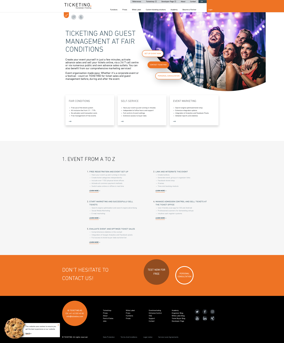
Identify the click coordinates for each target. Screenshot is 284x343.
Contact (193, 2)
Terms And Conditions (129, 337)
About (183, 2)
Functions (113, 10)
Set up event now (152, 54)
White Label (136, 10)
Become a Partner (189, 10)
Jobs (104, 321)
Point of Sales (108, 318)
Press (128, 313)
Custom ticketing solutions (156, 10)
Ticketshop (150, 2)
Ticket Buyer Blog (178, 318)
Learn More (94, 191)
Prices (124, 10)
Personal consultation (169, 76)
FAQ (150, 316)
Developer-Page (167, 2)
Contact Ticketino (158, 65)
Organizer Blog (177, 313)
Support (152, 318)
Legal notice (147, 337)
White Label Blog (178, 316)
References (137, 2)
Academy (174, 10)
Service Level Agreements (168, 337)
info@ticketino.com (74, 317)
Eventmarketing (155, 310)
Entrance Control (155, 313)
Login (210, 10)
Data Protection (109, 337)
